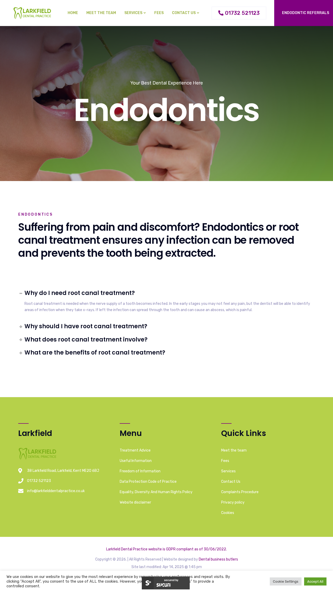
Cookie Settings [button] (285, 581)
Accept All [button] (315, 581)
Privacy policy (233, 502)
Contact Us (184, 13)
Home (73, 13)
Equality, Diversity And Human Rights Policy (156, 492)
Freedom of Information (140, 471)
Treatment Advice (135, 450)
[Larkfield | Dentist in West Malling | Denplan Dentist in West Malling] (33, 13)
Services (133, 13)
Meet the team (101, 13)
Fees (159, 13)
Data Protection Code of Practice (148, 481)
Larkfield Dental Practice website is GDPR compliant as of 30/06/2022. (166, 549)
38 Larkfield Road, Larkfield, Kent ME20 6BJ (63, 470)
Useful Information (136, 461)
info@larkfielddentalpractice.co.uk (56, 491)
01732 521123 (39, 481)
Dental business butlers (218, 559)
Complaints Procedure (240, 492)
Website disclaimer (135, 502)
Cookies (227, 513)
